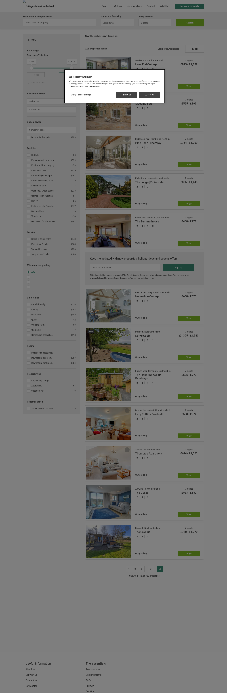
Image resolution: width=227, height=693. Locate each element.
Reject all (127, 95)
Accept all (149, 95)
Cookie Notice (94, 86)
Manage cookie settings (81, 95)
